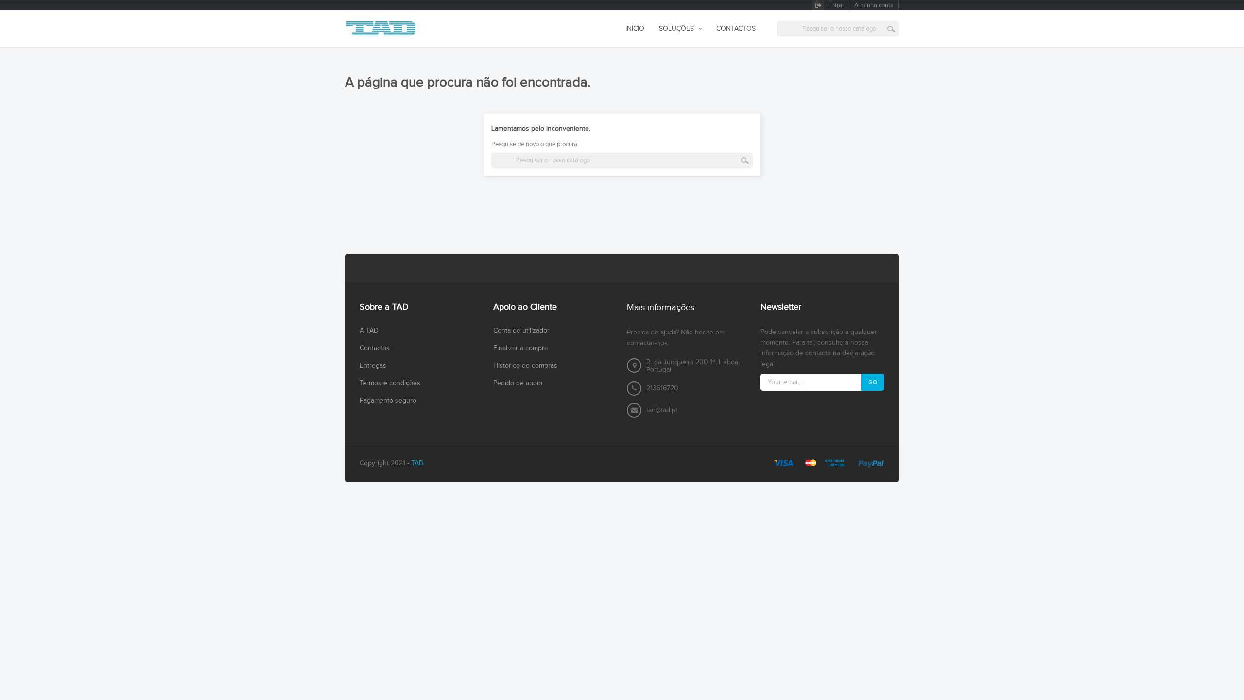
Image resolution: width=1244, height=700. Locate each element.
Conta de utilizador (521, 330)
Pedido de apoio (517, 383)
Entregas (373, 365)
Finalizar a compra (520, 348)
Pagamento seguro (388, 400)
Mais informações (660, 307)
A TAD (369, 330)
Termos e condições (390, 383)
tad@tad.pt (661, 410)
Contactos (375, 348)
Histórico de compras (525, 365)
